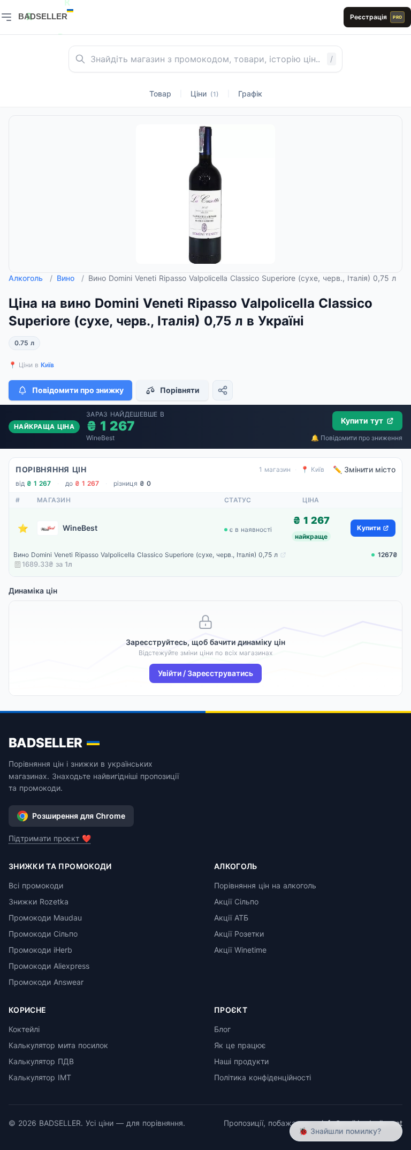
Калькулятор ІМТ (40, 1077)
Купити (368, 528)
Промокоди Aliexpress (49, 965)
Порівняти (180, 390)
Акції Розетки (239, 933)
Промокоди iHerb (40, 949)
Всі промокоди (36, 885)
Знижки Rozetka (38, 901)
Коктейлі (24, 1029)
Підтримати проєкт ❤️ (50, 838)
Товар (160, 93)
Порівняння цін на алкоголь (265, 885)
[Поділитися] (222, 390)
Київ (47, 365)
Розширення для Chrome (78, 815)
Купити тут (362, 420)
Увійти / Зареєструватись (205, 673)
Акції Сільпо (236, 901)
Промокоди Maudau (45, 917)
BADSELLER (45, 743)
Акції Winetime (240, 949)
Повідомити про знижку (78, 390)
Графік (250, 93)
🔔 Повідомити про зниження (356, 438)
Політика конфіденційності (262, 1077)
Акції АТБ (231, 917)
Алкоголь (30, 278)
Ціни (205, 93)
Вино (70, 278)
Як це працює (240, 1045)
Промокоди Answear (46, 981)
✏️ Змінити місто (364, 469)
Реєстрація (376, 17)
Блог (222, 1029)
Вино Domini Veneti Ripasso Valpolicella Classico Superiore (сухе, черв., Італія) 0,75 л (145, 555)
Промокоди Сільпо (43, 933)
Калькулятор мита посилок (58, 1045)
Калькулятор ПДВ (41, 1061)
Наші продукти (241, 1061)
